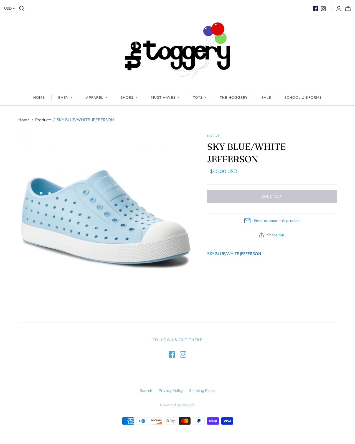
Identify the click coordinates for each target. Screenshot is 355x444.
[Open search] (22, 8)
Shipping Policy (202, 390)
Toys (197, 97)
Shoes (127, 97)
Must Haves (163, 97)
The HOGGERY (234, 97)
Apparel (94, 97)
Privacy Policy (171, 390)
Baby (63, 97)
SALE (266, 97)
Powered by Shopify (177, 404)
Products (43, 119)
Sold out (272, 196)
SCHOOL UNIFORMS (303, 97)
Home (39, 97)
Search (146, 390)
